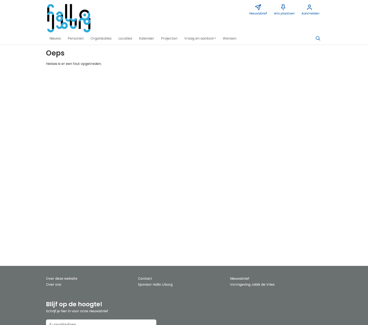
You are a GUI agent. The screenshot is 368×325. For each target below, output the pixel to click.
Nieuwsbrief (239, 278)
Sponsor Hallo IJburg (155, 284)
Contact (145, 278)
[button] (55, 38)
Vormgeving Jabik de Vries (252, 284)
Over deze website (61, 278)
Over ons (53, 284)
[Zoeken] (318, 38)
